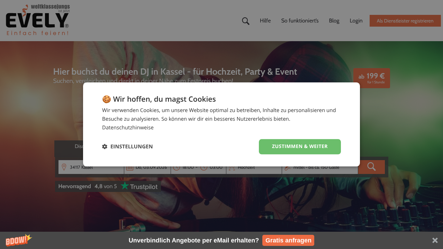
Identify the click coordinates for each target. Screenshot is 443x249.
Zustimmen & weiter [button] (300, 146)
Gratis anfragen (288, 240)
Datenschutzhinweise (128, 127)
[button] (221, 240)
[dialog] (221, 124)
